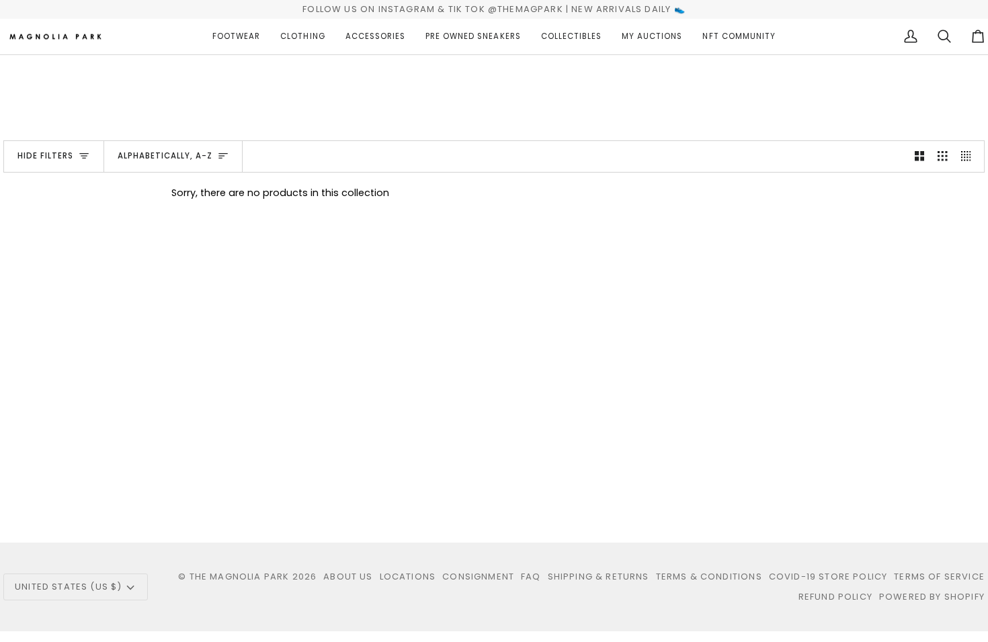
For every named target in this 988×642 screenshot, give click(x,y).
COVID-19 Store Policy (828, 576)
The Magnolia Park (240, 576)
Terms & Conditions (709, 576)
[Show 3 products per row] (942, 156)
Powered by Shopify (932, 596)
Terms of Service (939, 576)
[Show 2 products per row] (920, 156)
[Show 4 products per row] (969, 156)
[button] (236, 37)
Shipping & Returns (598, 576)
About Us (347, 576)
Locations (408, 576)
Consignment (478, 576)
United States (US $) (68, 586)
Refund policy (835, 596)
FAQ (531, 576)
